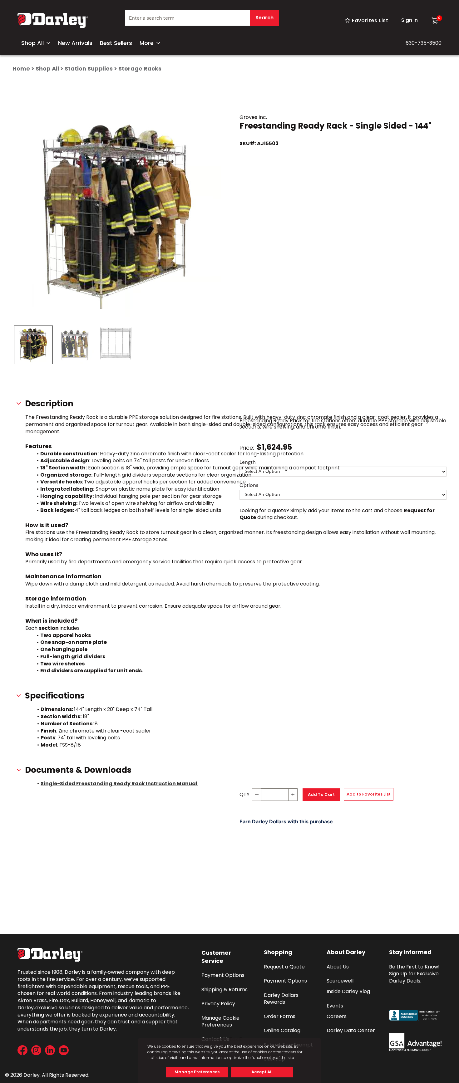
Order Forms (279, 1016)
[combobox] (202, 20)
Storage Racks (139, 68)
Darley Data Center (351, 1030)
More (147, 43)
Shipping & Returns (224, 989)
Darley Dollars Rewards (282, 999)
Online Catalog (282, 1030)
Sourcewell (340, 980)
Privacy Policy (218, 1003)
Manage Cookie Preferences (221, 1021)
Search (264, 17)
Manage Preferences (197, 1072)
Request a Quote (284, 966)
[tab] (33, 345)
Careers (337, 1016)
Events (335, 1005)
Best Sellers (116, 43)
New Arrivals (75, 43)
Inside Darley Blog (348, 991)
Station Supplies (89, 68)
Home (21, 68)
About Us (338, 966)
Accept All (262, 1072)
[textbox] (202, 18)
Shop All (32, 43)
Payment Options (222, 975)
